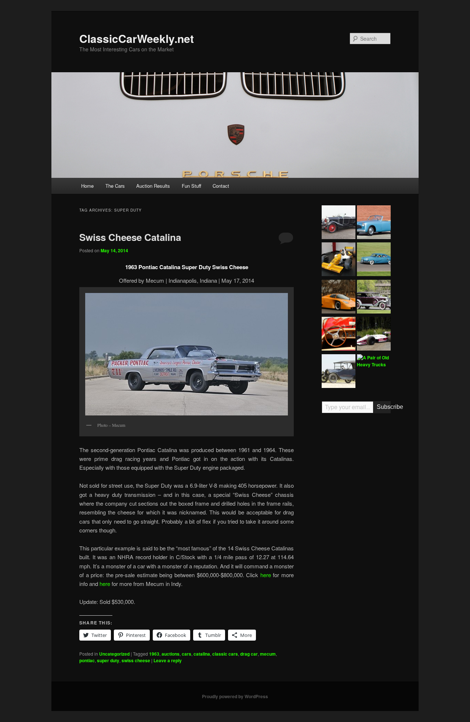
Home (87, 185)
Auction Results (153, 185)
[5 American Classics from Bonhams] (338, 372)
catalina (202, 653)
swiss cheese (136, 660)
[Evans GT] (338, 298)
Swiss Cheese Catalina (130, 237)
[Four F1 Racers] (338, 260)
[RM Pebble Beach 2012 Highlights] (338, 335)
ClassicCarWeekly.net (136, 38)
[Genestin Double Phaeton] (338, 223)
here (265, 575)
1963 (154, 653)
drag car (249, 653)
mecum (268, 653)
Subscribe (384, 407)
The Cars (115, 185)
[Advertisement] (356, 533)
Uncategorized (114, 653)
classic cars (225, 653)
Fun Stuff (191, 185)
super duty (108, 660)
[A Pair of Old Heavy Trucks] (374, 361)
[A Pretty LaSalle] (374, 298)
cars (186, 653)
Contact (221, 185)
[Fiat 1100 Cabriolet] (374, 223)
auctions (171, 653)
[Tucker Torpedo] (374, 260)
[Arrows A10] (374, 335)
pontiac (87, 660)
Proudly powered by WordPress (235, 696)
